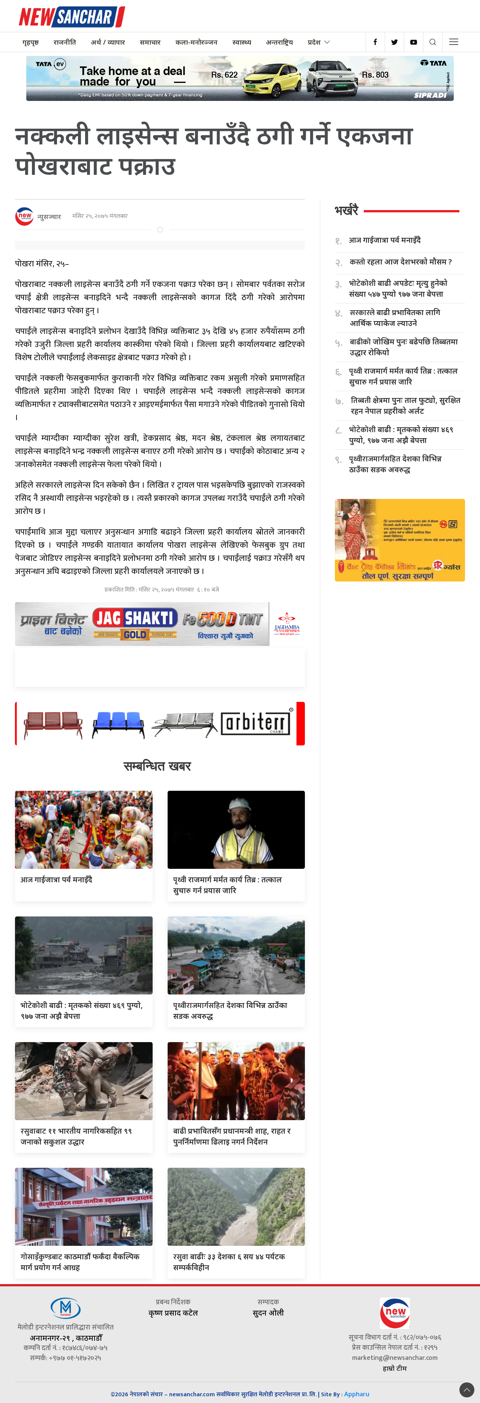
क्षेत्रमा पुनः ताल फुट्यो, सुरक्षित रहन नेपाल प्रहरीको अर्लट (405, 405)
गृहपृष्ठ (30, 42)
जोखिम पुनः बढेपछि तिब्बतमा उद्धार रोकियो (404, 347)
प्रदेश (314, 42)
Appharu (356, 1394)
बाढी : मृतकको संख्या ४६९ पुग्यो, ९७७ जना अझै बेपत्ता (401, 434)
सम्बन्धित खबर (157, 766)
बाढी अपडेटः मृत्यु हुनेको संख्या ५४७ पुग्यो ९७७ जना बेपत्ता (398, 288)
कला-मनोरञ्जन (197, 42)
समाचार (150, 42)
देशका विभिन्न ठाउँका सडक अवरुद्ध (395, 464)
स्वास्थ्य (241, 42)
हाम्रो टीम (395, 1368)
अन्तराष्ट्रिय (279, 42)
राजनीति (65, 42)
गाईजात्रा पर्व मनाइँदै (56, 879)
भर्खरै (346, 210)
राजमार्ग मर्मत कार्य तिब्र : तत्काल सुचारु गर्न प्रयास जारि (403, 376)
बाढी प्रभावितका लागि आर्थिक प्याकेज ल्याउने (395, 317)
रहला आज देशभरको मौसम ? (401, 262)
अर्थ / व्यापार (108, 42)
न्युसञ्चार (49, 216)
